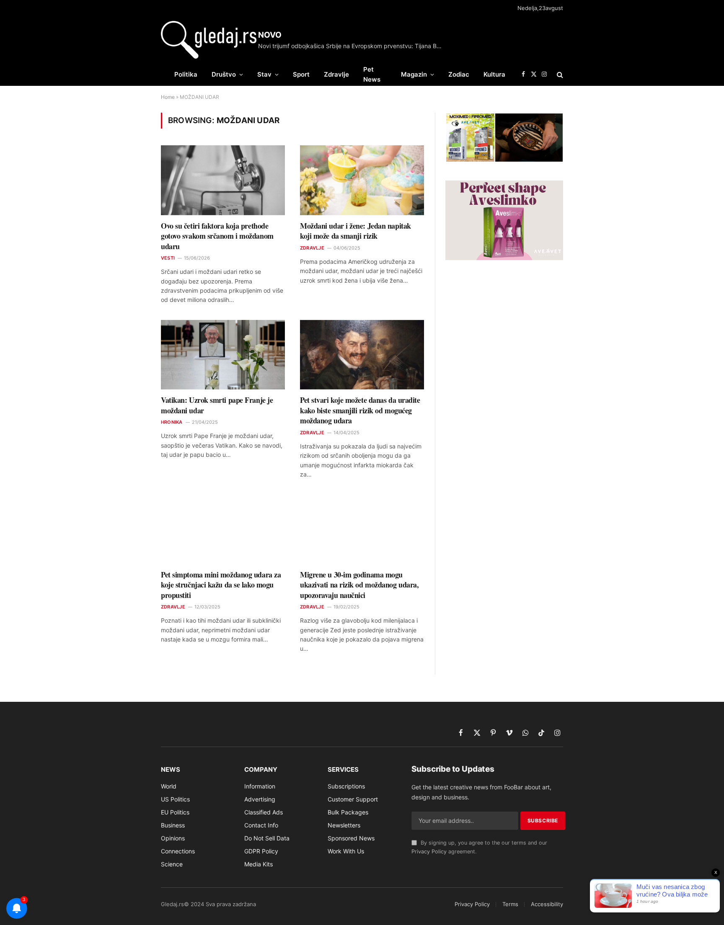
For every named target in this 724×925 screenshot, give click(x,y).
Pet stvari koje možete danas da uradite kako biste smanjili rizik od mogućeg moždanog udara (360, 410)
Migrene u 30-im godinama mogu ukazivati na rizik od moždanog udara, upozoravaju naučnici (359, 584)
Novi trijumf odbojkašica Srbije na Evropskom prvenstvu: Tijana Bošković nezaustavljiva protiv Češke (352, 45)
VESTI (168, 258)
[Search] (559, 74)
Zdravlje (336, 74)
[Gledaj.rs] (208, 40)
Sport (301, 74)
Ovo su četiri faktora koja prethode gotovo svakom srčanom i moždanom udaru (217, 236)
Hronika (172, 422)
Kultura (494, 74)
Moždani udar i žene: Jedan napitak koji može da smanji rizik (355, 231)
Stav (264, 74)
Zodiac (458, 74)
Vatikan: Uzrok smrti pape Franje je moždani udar (217, 405)
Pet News (371, 74)
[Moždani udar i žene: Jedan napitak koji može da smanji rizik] (362, 180)
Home (168, 97)
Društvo (224, 74)
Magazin (414, 74)
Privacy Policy (429, 851)
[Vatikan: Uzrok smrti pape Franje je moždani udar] (223, 355)
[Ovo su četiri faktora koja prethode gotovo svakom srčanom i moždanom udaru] (223, 180)
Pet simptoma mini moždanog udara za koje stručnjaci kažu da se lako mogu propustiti (221, 584)
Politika (185, 74)
